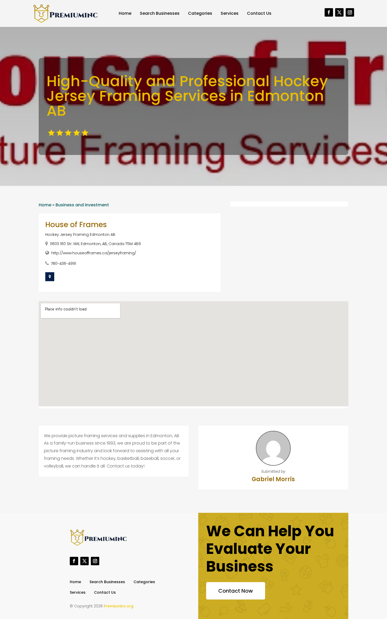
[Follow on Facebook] (329, 12)
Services (230, 13)
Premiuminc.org (118, 606)
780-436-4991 (63, 263)
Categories (200, 13)
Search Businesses (160, 13)
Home (125, 13)
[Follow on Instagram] (350, 12)
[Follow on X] (339, 12)
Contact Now (235, 590)
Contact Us (259, 13)
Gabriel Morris (273, 479)
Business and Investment (82, 205)
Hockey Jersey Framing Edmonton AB (80, 234)
